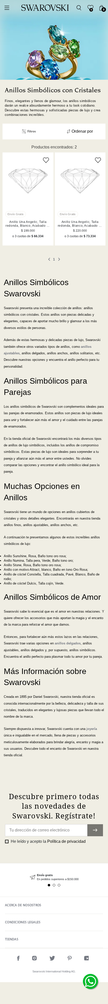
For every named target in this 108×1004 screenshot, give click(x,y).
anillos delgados (68, 643)
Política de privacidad (66, 841)
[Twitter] (52, 959)
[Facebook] (18, 959)
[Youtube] (87, 959)
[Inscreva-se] (95, 830)
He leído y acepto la (48, 841)
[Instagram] (34, 959)
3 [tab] (59, 885)
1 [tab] (49, 885)
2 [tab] (54, 885)
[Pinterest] (69, 959)
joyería (91, 729)
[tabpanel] (54, 877)
